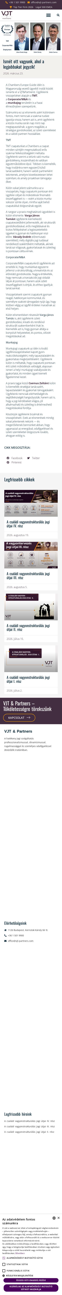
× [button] (58, 1218)
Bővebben (20, 1253)
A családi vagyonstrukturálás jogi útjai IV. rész (28, 523)
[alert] (31, 1254)
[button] (48, 15)
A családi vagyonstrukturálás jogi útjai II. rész (28, 627)
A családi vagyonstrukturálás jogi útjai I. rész (28, 679)
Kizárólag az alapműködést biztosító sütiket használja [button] (31, 1288)
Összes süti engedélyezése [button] (31, 1280)
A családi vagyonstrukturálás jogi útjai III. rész (28, 575)
